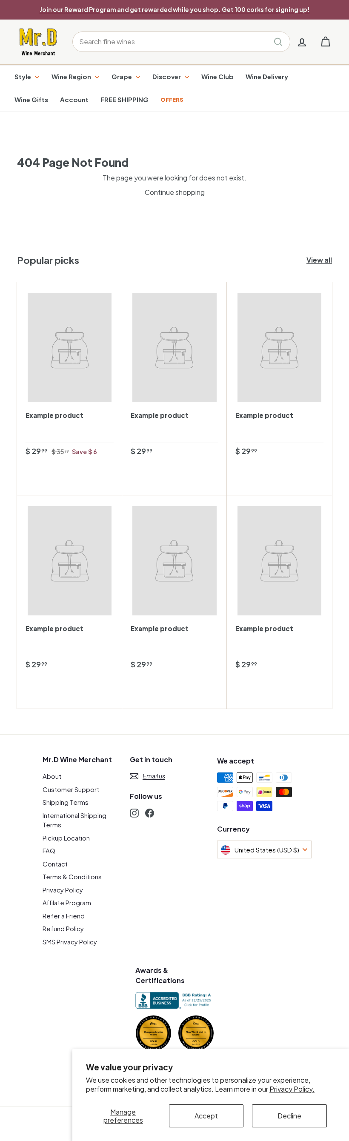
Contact (55, 864)
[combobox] (181, 41)
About (52, 776)
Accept (206, 1115)
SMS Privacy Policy (70, 942)
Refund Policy (63, 928)
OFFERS (171, 99)
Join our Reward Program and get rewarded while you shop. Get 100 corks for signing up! (175, 9)
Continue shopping (175, 192)
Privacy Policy (63, 890)
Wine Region (71, 76)
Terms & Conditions (72, 876)
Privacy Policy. (292, 1088)
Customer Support (71, 789)
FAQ (49, 850)
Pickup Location (66, 838)
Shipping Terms (66, 802)
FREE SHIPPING (124, 99)
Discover (167, 76)
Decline (289, 1115)
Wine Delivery (267, 76)
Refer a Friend (64, 916)
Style (23, 76)
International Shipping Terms (74, 820)
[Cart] (325, 41)
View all (319, 259)
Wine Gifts (31, 99)
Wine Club (217, 76)
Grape (122, 76)
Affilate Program (67, 902)
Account (74, 99)
